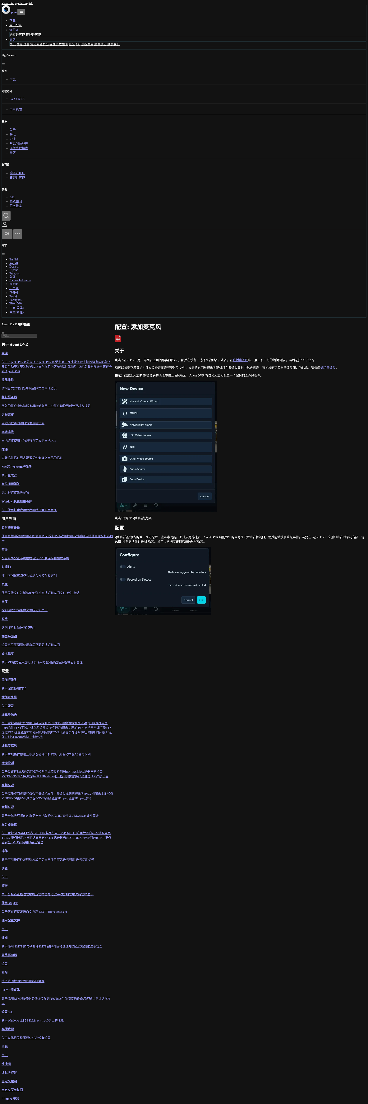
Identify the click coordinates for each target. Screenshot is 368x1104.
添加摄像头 (9, 679)
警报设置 (14, 894)
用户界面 (26, 837)
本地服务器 (103, 833)
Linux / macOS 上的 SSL (48, 1020)
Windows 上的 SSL (20, 1020)
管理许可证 (33, 34)
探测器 (46, 723)
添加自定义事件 (43, 859)
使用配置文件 (11, 920)
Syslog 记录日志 (55, 837)
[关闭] (3, 63)
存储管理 (8, 1029)
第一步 (66, 362)
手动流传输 (69, 998)
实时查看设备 (11, 527)
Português (15, 300)
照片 (5, 619)
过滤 (20, 575)
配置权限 (26, 981)
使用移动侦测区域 (38, 772)
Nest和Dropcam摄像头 (17, 466)
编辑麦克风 (9, 745)
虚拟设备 (26, 793)
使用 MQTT (10, 903)
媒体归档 (32, 1038)
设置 (5, 964)
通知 (5, 937)
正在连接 (14, 912)
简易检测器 (58, 772)
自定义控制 (9, 1081)
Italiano (13, 283)
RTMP (55, 732)
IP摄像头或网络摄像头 (69, 793)
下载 (12, 20)
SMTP (15, 842)
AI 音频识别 (82, 754)
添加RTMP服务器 (19, 998)
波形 (89, 815)
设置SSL (7, 1011)
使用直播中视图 (12, 536)
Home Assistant (57, 912)
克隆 (11, 793)
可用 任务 (75, 859)
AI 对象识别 (35, 737)
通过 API (90, 776)
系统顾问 (87, 44)
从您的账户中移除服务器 (18, 406)
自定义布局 (40, 558)
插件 (5, 449)
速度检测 (60, 776)
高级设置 (102, 776)
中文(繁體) (16, 312)
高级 (96, 815)
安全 (8, 842)
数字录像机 (40, 793)
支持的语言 (90, 362)
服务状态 (100, 44)
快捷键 (6, 1064)
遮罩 (80, 723)
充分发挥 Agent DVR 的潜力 (42, 362)
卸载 (87, 366)
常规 (11, 723)
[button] (4, 227)
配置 (11, 688)
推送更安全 (94, 946)
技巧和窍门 (49, 575)
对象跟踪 (72, 776)
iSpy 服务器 (31, 815)
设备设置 (44, 1038)
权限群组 (38, 981)
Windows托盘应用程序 (17, 501)
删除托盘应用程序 (44, 510)
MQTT (87, 723)
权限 (5, 972)
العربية (13, 263)
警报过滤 (50, 894)
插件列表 (20, 458)
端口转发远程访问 (32, 423)
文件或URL (70, 815)
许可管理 (83, 833)
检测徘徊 (26, 859)
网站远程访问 (11, 423)
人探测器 (26, 776)
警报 (29, 723)
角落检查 (96, 772)
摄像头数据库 (58, 44)
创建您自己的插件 (50, 458)
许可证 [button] (14, 29)
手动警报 (63, 894)
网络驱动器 (9, 955)
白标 (92, 833)
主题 (5, 1046)
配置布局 (8, 558)
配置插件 (32, 458)
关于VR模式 (10, 662)
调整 (17, 723)
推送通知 (65, 946)
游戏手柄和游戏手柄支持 (74, 536)
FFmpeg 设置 (65, 798)
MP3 (54, 815)
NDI (14, 798)
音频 (35, 723)
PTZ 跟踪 (32, 732)
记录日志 (38, 837)
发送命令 (26, 912)
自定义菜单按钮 (12, 1090)
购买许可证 (17, 34)
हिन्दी (12, 276)
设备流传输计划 (87, 998)
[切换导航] (17, 234)
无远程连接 (9, 492)
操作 (23, 723)
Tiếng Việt (15, 303)
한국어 (13, 292)
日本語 (14, 288)
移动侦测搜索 (32, 575)
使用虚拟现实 (27, 662)
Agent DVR (17, 98)
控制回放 (8, 610)
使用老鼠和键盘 (47, 662)
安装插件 (8, 458)
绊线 (81, 776)
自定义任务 (61, 859)
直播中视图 (240, 360)
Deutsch (14, 266)
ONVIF (15, 776)
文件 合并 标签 (70, 593)
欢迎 (5, 353)
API (78, 44)
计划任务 (65, 732)
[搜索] (6, 216)
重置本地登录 (47, 388)
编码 (48, 732)
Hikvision (48, 776)
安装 (5, 366)
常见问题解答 (39, 44)
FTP (53, 723)
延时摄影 (90, 732)
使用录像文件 (11, 593)
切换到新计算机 (70, 406)
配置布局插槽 (23, 558)
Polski (13, 296)
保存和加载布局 (58, 558)
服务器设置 (9, 824)
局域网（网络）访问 (70, 366)
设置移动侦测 (17, 772)
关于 (13, 44)
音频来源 (8, 807)
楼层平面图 (9, 636)
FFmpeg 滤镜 (82, 798)
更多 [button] (12, 39)
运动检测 (8, 763)
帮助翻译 (104, 362)
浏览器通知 (79, 946)
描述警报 (26, 894)
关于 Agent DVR (12, 362)
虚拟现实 (8, 653)
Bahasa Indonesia (20, 280)
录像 (5, 584)
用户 (28, 842)
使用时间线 (9, 575)
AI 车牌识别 (19, 737)
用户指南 (15, 25)
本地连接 (8, 432)
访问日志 (8, 388)
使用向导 (20, 688)
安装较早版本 (29, 366)
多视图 (85, 406)
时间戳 (100, 732)
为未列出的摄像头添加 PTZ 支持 (68, 728)
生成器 (12, 475)
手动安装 (14, 366)
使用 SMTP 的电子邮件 (23, 946)
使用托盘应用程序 (20, 510)
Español (14, 270)
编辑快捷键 (9, 1072)
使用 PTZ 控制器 (46, 536)
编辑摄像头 (328, 367)
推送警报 (38, 894)
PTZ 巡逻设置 (17, 732)
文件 (51, 793)
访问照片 (8, 627)
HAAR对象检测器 (78, 772)
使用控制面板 (67, 662)
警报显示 (87, 894)
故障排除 (8, 379)
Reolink (37, 776)
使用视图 (29, 536)
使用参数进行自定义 (27, 440)
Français (14, 273)
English (14, 259)
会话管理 (37, 842)
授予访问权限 (11, 981)
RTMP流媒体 (11, 990)
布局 (5, 549)
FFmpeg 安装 (10, 1098)
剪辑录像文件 (23, 610)
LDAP (62, 833)
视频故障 (32, 388)
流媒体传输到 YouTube (46, 998)
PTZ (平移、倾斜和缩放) (30, 728)
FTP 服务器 (43, 833)
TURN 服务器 (11, 837)
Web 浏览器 (27, 798)
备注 (79, 662)
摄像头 (12, 815)
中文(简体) (16, 307)
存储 (74, 732)
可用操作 (14, 859)
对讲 (81, 732)
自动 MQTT (40, 912)
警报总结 (75, 894)
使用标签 (88, 859)
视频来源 (8, 785)
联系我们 (113, 44)
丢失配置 (23, 492)
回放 (5, 601)
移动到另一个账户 (47, 406)
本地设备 (107, 793)
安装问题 (20, 388)
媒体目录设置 (17, 1038)
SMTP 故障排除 (49, 946)
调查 (5, 868)
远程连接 (8, 414)
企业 (26, 44)
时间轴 (6, 566)
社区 (72, 44)
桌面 (17, 793)
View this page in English (17, 3)
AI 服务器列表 (23, 833)
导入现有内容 (47, 366)
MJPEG (6, 798)
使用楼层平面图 (33, 645)
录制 (42, 732)
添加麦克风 (9, 697)
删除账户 (96, 366)
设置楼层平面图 (12, 645)
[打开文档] (21, 12)
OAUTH (71, 833)
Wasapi (82, 815)
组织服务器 (9, 397)
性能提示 (77, 362)
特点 (19, 44)
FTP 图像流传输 (66, 723)
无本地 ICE (48, 440)
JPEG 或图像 (92, 793)
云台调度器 (98, 728)
